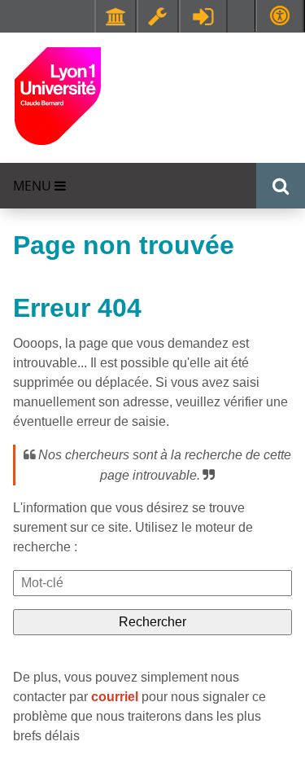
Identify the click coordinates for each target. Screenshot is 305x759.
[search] (152, 583)
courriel (114, 697)
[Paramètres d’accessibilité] (279, 16)
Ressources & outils (157, 16)
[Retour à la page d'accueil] (58, 95)
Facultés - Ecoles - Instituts (115, 16)
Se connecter (203, 16)
